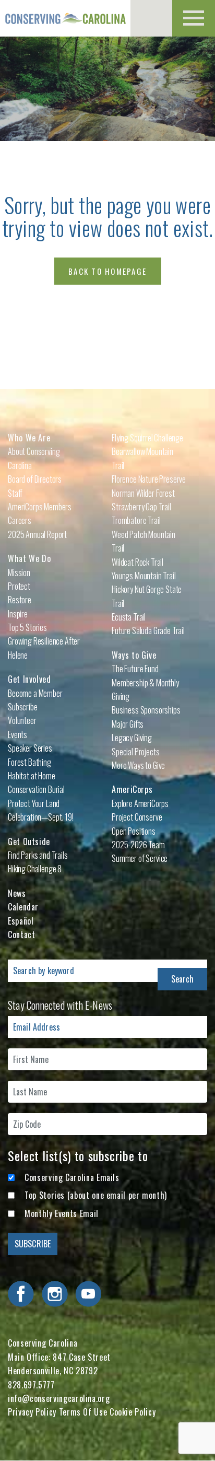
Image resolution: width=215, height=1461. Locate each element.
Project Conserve (137, 817)
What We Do (29, 558)
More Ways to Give (138, 765)
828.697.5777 (31, 1384)
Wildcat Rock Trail (137, 562)
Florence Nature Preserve (149, 479)
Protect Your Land (33, 803)
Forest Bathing (29, 762)
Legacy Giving (132, 737)
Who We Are (29, 437)
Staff (15, 493)
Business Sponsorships (146, 710)
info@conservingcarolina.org (59, 1398)
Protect (19, 586)
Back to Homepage (107, 271)
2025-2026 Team (138, 844)
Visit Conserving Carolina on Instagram (55, 1294)
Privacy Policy (32, 1412)
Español (20, 921)
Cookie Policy (133, 1412)
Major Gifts (128, 724)
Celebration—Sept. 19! (41, 817)
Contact (21, 934)
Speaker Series (30, 748)
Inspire (18, 613)
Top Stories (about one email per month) (96, 1195)
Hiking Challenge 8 (35, 868)
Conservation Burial (36, 789)
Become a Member (35, 693)
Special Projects (135, 751)
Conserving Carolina (65, 18)
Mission (19, 572)
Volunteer (22, 720)
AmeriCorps (132, 789)
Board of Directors (35, 479)
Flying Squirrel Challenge (147, 437)
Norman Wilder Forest (143, 493)
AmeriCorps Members (39, 506)
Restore (19, 599)
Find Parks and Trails (38, 855)
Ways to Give (134, 655)
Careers (19, 520)
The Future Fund (135, 668)
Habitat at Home (31, 775)
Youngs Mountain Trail (144, 575)
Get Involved (29, 679)
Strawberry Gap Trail (141, 506)
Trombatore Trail (136, 520)
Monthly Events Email (62, 1213)
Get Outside (29, 841)
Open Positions (134, 831)
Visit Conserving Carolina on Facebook (21, 1294)
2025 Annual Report (37, 534)
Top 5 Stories (27, 627)
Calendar (23, 907)
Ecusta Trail (129, 617)
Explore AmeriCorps (140, 803)
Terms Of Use (83, 1412)
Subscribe (23, 706)
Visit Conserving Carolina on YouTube (88, 1294)
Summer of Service (140, 858)
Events (17, 734)
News (17, 893)
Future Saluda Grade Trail (148, 630)
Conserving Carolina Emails (72, 1177)
